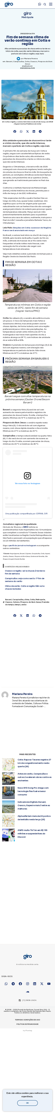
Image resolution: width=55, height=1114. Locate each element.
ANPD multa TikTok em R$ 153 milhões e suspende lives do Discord (32, 833)
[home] (8, 4)
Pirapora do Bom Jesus (30, 602)
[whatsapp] (39, 4)
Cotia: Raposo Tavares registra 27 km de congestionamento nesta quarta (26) (34, 763)
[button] (15, 131)
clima (26, 599)
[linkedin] (34, 983)
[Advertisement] (27, 652)
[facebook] (20, 983)
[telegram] (13, 983)
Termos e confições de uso (27, 1020)
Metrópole (27, 17)
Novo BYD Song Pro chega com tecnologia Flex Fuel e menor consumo (33, 791)
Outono (16, 602)
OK (27, 1103)
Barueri (9, 61)
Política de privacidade (27, 1024)
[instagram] (27, 983)
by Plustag (27, 1030)
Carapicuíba (18, 61)
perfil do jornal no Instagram (22, 545)
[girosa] (41, 983)
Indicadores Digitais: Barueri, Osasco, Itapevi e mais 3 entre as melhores (34, 805)
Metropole (40, 599)
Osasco (33, 61)
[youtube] (48, 983)
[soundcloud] (27, 991)
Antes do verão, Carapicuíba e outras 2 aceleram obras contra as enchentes (34, 777)
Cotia (27, 61)
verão (24, 605)
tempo (18, 605)
